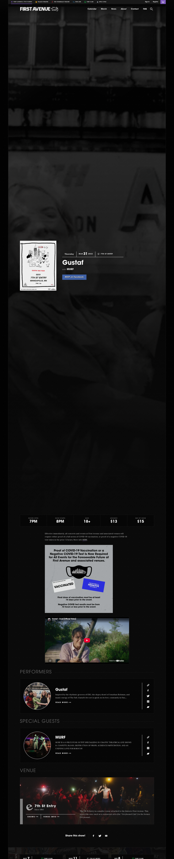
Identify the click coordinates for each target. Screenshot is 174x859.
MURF (60, 737)
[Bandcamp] (148, 707)
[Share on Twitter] (100, 836)
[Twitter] (148, 696)
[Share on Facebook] (93, 836)
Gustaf (61, 690)
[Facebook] (148, 690)
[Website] (148, 685)
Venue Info (49, 817)
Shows (31, 817)
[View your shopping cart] (163, 2)
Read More (62, 702)
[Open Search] (151, 9)
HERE (85, 540)
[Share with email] (106, 836)
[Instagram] (148, 701)
